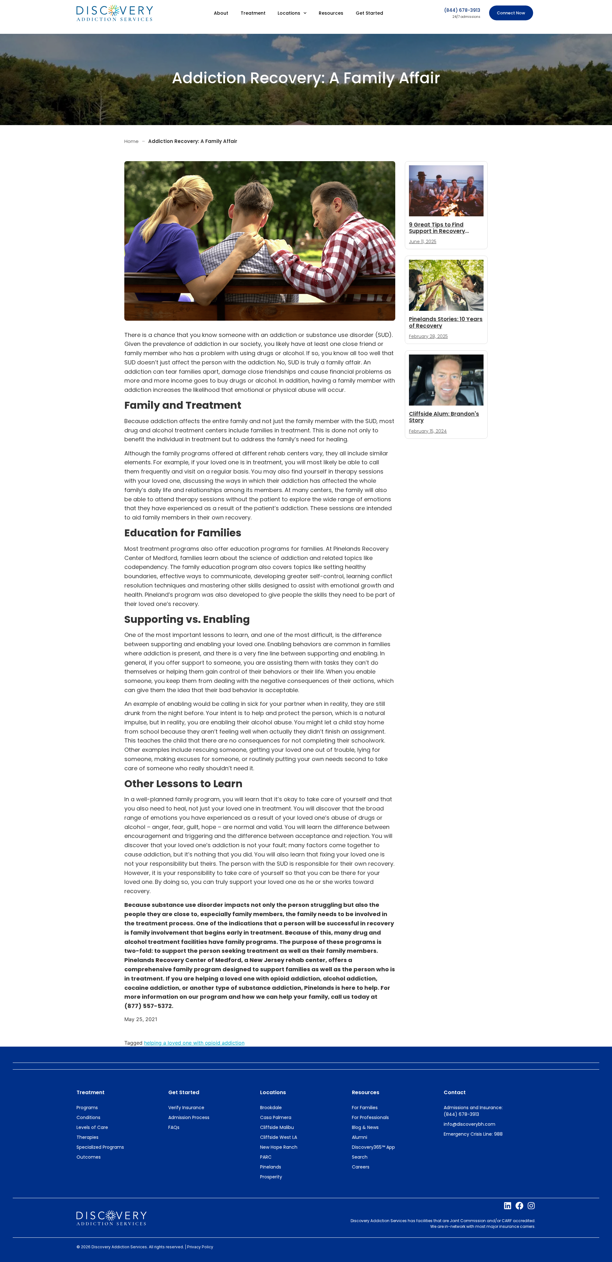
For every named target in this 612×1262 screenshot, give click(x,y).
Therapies (87, 1137)
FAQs (173, 1127)
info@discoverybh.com (469, 1124)
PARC (266, 1157)
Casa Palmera (275, 1117)
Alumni (359, 1137)
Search (360, 1157)
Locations (289, 13)
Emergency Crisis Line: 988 (473, 1134)
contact (455, 1092)
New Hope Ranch (278, 1147)
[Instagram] (531, 1205)
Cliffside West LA (278, 1137)
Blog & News (365, 1127)
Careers (360, 1167)
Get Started (369, 13)
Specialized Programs (100, 1147)
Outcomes (88, 1157)
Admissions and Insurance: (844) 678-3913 (473, 1110)
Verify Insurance (186, 1107)
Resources (331, 13)
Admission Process (188, 1117)
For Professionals (370, 1117)
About (221, 13)
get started (183, 1092)
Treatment (253, 13)
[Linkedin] (507, 1205)
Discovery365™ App (373, 1147)
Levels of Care (92, 1127)
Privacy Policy (200, 1246)
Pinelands (270, 1167)
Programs (87, 1107)
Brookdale (271, 1107)
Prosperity (271, 1177)
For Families (365, 1107)
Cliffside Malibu (277, 1127)
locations (273, 1092)
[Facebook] (519, 1205)
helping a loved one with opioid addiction (194, 1043)
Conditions (88, 1117)
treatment (90, 1092)
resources (365, 1092)
